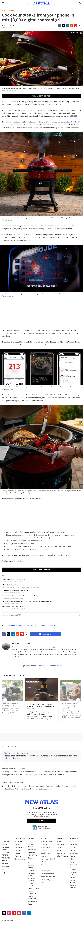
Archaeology (74, 844)
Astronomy (73, 847)
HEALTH (72, 859)
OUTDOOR (31, 838)
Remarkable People (47, 874)
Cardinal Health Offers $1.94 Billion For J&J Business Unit (19, 596)
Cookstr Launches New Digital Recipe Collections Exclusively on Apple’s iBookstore (27, 601)
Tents (30, 904)
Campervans (32, 863)
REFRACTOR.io (75, 838)
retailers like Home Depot (68, 555)
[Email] (79, 25)
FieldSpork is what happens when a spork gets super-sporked (39, 706)
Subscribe (41, 820)
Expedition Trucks (31, 875)
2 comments (47, 634)
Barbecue (53, 625)
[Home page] (41, 4)
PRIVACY (5, 864)
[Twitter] (63, 25)
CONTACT (5, 867)
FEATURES (5, 852)
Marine (59, 850)
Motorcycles (61, 853)
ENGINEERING (20, 838)
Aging (72, 862)
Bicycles (59, 847)
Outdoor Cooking (8, 11)
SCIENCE (73, 841)
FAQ (3, 873)
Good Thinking (46, 853)
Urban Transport (62, 856)
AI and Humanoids (47, 841)
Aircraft (59, 841)
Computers (44, 844)
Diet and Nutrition (73, 869)
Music (43, 865)
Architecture (19, 841)
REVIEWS (5, 855)
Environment (74, 853)
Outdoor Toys (32, 849)
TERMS (4, 861)
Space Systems (20, 859)
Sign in (7, 753)
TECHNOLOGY (46, 838)
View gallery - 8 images (41, 96)
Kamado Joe (18, 561)
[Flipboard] (75, 25)
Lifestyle (44, 862)
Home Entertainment (48, 859)
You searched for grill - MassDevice (12, 579)
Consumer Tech (46, 847)
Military (17, 853)
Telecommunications (48, 877)
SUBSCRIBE (6, 841)
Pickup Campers (33, 888)
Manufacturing (20, 847)
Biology (72, 850)
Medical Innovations (74, 881)
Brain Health (74, 865)
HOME (4, 838)
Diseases (73, 878)
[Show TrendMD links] (80, 615)
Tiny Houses (32, 852)
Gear (29, 841)
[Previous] (5, 700)
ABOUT (4, 844)
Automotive (61, 844)
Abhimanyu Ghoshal (21, 643)
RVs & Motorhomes (32, 892)
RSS (3, 870)
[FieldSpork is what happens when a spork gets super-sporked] (41, 689)
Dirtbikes (31, 871)
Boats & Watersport (32, 859)
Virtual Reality (45, 880)
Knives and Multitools (31, 879)
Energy (17, 844)
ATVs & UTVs (32, 855)
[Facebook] (59, 25)
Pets (42, 868)
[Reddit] (71, 25)
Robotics (18, 856)
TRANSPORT (61, 838)
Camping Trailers (31, 867)
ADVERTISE (6, 858)
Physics (72, 856)
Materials (18, 850)
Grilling (30, 625)
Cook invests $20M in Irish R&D (11, 606)
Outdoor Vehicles (31, 845)
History (43, 856)
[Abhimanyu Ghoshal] (6, 646)
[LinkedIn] (67, 25)
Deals (43, 883)
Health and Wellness (73, 886)
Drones (43, 850)
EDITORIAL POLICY (5, 848)
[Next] (78, 700)
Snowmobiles (32, 901)
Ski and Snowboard (32, 897)
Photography (45, 871)
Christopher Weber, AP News (10, 585)
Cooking (42, 625)
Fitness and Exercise (73, 874)
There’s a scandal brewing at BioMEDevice (15, 590)
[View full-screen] (81, 33)
